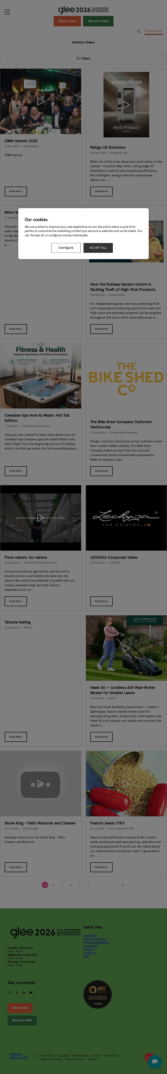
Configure (66, 248)
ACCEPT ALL (98, 248)
